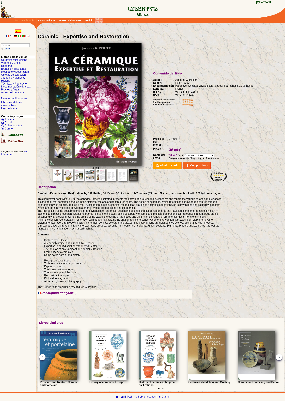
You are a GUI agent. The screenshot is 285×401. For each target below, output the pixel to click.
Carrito (7, 128)
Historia (5, 80)
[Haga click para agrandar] (95, 165)
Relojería (6, 65)
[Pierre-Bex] (12, 142)
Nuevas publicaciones (70, 20)
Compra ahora (197, 166)
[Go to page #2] (163, 389)
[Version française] (7, 36)
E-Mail (6, 122)
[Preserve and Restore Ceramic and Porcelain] (58, 379)
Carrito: (265, 2)
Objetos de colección (13, 74)
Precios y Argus (10, 89)
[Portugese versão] (24, 36)
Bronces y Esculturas (13, 68)
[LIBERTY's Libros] (142, 14)
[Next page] (279, 357)
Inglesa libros (9, 108)
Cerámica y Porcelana (14, 59)
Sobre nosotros (12, 125)
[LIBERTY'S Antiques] (12, 135)
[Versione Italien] (19, 36)
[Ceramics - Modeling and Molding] (206, 379)
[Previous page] (42, 357)
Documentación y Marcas (16, 86)
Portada (7, 119)
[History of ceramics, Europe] (108, 379)
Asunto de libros (46, 20)
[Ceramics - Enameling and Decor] (256, 379)
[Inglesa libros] (99, 19)
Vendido (89, 20)
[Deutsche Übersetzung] (15, 36)
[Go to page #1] (159, 389)
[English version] (11, 36)
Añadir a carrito (167, 166)
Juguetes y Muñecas (13, 77)
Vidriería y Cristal (11, 62)
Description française (59, 293)
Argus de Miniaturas (13, 92)
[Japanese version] (28, 36)
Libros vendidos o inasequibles (11, 104)
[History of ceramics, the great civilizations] (157, 379)
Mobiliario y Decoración (15, 71)
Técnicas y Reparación (14, 83)
